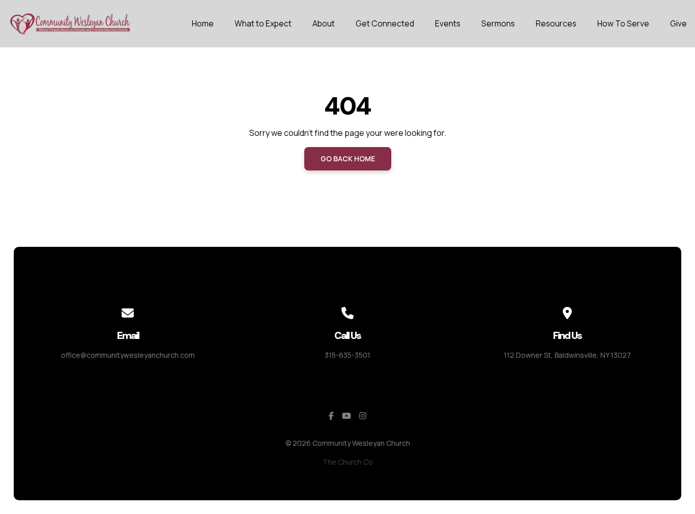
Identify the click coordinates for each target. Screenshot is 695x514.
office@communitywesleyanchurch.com (128, 355)
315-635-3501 (347, 355)
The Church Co (348, 462)
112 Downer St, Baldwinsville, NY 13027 (567, 355)
